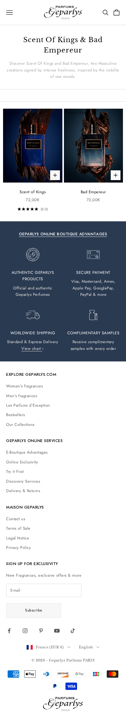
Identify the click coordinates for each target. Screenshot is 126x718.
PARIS (88, 660)
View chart (31, 348)
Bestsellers (15, 415)
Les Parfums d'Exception (28, 405)
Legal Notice (17, 538)
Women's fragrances (24, 386)
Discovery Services (23, 481)
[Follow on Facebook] (9, 631)
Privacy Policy (18, 547)
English (86, 647)
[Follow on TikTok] (73, 631)
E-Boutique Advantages (27, 452)
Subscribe (33, 610)
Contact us (15, 519)
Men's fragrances (21, 396)
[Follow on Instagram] (25, 631)
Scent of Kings (33, 192)
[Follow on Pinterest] (41, 631)
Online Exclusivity (22, 462)
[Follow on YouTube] (57, 631)
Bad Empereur (93, 192)
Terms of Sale (18, 528)
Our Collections (20, 424)
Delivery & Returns (23, 491)
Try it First (15, 471)
